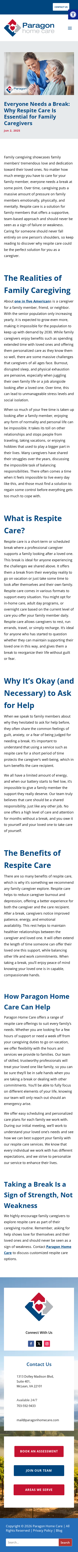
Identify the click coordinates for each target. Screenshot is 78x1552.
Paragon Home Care (48, 1526)
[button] (73, 14)
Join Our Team (39, 1470)
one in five (23, 301)
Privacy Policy (43, 1530)
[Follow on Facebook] (31, 1344)
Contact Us (61, 7)
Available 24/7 (27, 1400)
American (41, 301)
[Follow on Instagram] (47, 1344)
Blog (59, 1530)
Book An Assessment (39, 1451)
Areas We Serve (39, 1490)
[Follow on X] (39, 1344)
